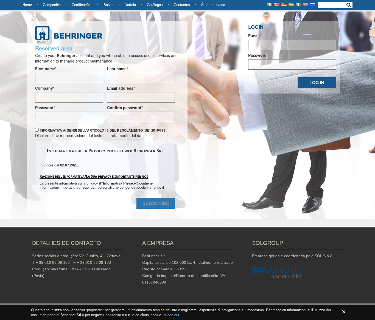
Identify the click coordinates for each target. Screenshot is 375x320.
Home (27, 5)
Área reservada (213, 5)
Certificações (82, 5)
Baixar (108, 5)
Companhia (52, 5)
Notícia (130, 5)
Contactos (182, 5)
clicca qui (171, 314)
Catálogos (155, 5)
